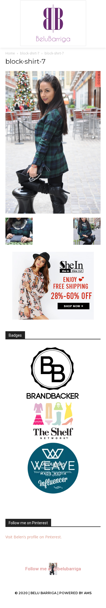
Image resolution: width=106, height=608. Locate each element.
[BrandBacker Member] (53, 373)
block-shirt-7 (29, 53)
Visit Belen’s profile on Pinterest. (33, 536)
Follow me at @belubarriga (53, 569)
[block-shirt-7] (53, 212)
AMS (88, 593)
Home (10, 53)
